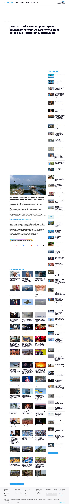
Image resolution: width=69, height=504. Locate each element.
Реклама (5, 499)
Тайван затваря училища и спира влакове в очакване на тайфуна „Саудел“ (40, 385)
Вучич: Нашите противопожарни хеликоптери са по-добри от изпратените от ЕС (27, 280)
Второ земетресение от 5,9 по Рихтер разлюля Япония (27, 453)
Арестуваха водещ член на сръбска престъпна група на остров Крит (40, 279)
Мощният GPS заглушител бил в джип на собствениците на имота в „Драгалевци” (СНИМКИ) (59, 273)
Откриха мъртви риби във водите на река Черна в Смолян (59, 148)
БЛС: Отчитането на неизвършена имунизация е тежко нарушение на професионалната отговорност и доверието (58, 341)
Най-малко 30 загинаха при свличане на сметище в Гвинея (27, 425)
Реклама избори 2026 (10, 499)
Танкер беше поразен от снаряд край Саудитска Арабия (40, 320)
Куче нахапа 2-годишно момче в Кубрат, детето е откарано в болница (59, 366)
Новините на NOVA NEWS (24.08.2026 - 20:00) (59, 75)
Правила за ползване (49, 499)
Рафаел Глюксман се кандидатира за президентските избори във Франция (40, 357)
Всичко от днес (7, 492)
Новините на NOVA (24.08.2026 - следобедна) (58, 237)
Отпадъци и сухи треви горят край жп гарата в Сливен (59, 201)
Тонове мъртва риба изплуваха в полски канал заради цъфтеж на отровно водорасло (15, 478)
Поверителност (40, 499)
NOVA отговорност (39, 490)
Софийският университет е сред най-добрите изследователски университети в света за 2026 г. (59, 209)
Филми (26, 495)
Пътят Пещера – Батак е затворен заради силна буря (59, 163)
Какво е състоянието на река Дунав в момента (59, 349)
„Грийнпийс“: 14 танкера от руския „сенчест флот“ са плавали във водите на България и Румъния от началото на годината (59, 118)
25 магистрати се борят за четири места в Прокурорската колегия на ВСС (58, 186)
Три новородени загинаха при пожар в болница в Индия (27, 320)
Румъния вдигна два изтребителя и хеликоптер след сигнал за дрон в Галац (15, 371)
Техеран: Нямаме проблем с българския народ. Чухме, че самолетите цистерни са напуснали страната (40, 307)
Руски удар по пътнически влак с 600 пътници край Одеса (14, 453)
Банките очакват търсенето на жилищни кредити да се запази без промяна (59, 422)
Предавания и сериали (19, 493)
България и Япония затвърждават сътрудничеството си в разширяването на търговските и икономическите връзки (59, 291)
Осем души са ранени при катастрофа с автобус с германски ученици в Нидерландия (14, 332)
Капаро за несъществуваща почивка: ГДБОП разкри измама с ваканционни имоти (59, 178)
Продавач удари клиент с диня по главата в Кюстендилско (57, 415)
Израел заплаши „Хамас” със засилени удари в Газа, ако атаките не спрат (40, 426)
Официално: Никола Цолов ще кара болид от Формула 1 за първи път (59, 103)
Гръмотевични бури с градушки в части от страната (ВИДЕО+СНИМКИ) (58, 265)
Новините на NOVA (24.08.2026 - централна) (58, 82)
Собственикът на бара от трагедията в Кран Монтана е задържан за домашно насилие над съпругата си (27, 371)
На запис (28, 2)
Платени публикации (6, 500)
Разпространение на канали (16, 499)
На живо (33, 2)
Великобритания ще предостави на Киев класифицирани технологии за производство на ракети (39, 398)
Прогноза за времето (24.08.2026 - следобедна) (59, 216)
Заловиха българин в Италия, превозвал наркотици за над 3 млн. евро (27, 332)
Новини (16, 2)
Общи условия (35, 499)
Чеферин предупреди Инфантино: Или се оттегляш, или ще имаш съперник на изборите (59, 373)
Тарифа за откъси (23, 499)
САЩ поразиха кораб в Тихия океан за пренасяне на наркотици (27, 292)
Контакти (31, 499)
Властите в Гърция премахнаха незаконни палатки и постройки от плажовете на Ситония (15, 345)
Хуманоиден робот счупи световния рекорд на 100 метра (27, 438)
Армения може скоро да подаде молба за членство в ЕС (15, 279)
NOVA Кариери (38, 492)
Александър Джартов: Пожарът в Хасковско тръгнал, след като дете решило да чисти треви (59, 95)
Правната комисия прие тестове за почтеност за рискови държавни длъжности (59, 326)
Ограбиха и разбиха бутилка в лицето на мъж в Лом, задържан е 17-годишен (59, 134)
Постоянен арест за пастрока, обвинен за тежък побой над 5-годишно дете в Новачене (59, 312)
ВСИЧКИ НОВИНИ (53, 453)
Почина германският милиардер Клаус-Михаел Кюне (14, 320)
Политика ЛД (44, 499)
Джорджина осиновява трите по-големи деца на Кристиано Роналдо (14, 356)
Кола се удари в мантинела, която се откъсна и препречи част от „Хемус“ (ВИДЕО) (59, 224)
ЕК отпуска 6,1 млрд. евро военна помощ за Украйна (27, 384)
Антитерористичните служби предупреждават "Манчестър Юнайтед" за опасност (27, 357)
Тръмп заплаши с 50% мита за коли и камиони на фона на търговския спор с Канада (14, 293)
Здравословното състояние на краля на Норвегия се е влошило (14, 425)
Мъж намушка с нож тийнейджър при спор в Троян (59, 408)
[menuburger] (5, 2)
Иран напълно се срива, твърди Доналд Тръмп (14, 306)
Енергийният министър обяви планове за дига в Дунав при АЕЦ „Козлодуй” (59, 126)
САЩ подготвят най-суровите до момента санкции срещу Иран (40, 331)
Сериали (26, 493)
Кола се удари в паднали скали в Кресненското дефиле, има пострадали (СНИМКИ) (59, 141)
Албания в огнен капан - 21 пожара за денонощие (15, 465)
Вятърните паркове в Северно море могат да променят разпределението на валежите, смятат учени (40, 413)
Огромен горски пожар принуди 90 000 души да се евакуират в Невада (15, 384)
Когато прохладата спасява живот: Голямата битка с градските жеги (14, 412)
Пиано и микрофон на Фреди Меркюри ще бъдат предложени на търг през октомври (27, 412)
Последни (6, 490)
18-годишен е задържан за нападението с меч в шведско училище (27, 465)
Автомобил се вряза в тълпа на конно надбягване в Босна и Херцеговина (39, 466)
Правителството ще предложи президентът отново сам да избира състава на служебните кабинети (59, 282)
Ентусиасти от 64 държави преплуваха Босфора (26, 396)
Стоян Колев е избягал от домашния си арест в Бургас (59, 110)
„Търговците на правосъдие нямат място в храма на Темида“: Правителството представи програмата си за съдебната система (58, 302)
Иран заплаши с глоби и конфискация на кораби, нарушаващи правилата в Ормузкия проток (27, 345)
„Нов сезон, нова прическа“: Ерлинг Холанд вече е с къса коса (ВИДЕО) (39, 439)
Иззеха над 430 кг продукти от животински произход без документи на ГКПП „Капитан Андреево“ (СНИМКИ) (59, 388)
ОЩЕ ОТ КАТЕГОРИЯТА (17, 483)
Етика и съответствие (56, 499)
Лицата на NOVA (17, 492)
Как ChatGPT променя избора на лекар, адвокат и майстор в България (59, 244)
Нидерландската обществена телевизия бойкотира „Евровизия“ (40, 344)
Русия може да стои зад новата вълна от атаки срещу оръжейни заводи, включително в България (40, 371)
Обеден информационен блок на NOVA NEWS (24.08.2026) (59, 333)
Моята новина (6, 493)
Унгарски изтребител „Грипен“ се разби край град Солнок (27, 306)
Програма (22, 2)
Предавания (27, 492)
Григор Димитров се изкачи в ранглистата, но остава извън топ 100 (59, 430)
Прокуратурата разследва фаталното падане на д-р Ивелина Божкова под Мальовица (59, 437)
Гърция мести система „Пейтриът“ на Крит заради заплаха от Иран (40, 453)
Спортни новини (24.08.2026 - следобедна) (57, 231)
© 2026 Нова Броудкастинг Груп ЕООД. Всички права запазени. (12, 502)
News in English (38, 493)
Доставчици (28, 499)
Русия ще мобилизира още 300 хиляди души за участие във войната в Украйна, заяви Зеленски (27, 478)
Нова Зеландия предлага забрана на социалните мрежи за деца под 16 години (15, 397)
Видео (5, 495)
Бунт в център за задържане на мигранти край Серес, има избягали (40, 478)
